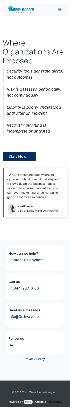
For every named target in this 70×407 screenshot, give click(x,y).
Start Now (17, 156)
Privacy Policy (34, 359)
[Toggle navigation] (59, 9)
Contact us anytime (26, 259)
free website (54, 401)
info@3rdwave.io (24, 316)
